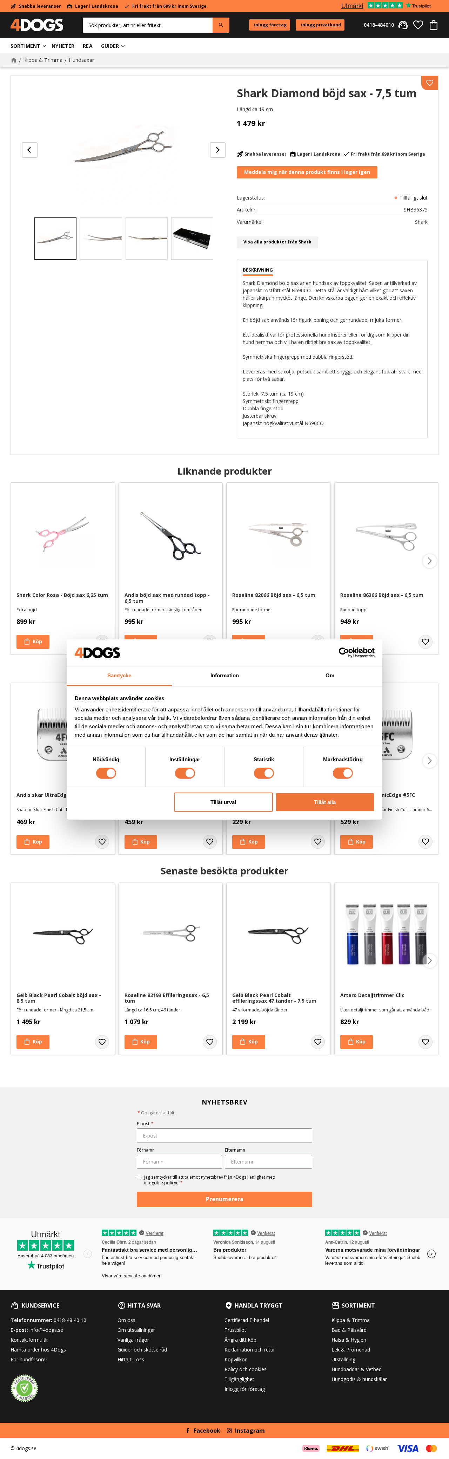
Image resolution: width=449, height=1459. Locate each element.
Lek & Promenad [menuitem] (350, 1349)
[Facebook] (187, 1430)
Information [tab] (224, 675)
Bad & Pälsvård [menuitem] (349, 1330)
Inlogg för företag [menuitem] (244, 1389)
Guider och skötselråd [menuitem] (142, 1349)
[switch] (185, 773)
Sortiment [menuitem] (25, 46)
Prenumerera (224, 1199)
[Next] (218, 150)
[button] (418, 25)
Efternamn (235, 1150)
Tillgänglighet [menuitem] (239, 1379)
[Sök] (221, 25)
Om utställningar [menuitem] (136, 1330)
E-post (145, 1124)
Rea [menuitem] (87, 46)
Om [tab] (330, 675)
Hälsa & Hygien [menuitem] (348, 1339)
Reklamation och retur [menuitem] (249, 1349)
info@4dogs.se (46, 1330)
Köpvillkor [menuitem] (235, 1359)
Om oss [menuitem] (126, 1320)
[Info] (356, 1042)
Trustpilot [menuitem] (235, 1330)
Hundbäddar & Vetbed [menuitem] (356, 1369)
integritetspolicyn (161, 1183)
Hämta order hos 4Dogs (38, 1349)
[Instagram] (229, 1430)
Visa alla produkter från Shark (277, 242)
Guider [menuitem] (110, 46)
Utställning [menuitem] (343, 1359)
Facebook (207, 1430)
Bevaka (307, 172)
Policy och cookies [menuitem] (245, 1369)
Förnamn (146, 1150)
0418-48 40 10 (70, 1320)
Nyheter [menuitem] (63, 46)
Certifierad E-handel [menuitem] (246, 1320)
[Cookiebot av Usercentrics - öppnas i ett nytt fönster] (344, 652)
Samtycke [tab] (119, 675)
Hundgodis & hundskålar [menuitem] (359, 1379)
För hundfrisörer (29, 1359)
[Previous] (30, 150)
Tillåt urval (223, 802)
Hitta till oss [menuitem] (131, 1359)
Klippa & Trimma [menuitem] (350, 1320)
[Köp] (32, 642)
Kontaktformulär (29, 1339)
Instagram (250, 1430)
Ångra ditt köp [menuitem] (240, 1339)
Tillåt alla (325, 802)
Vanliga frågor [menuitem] (133, 1339)
